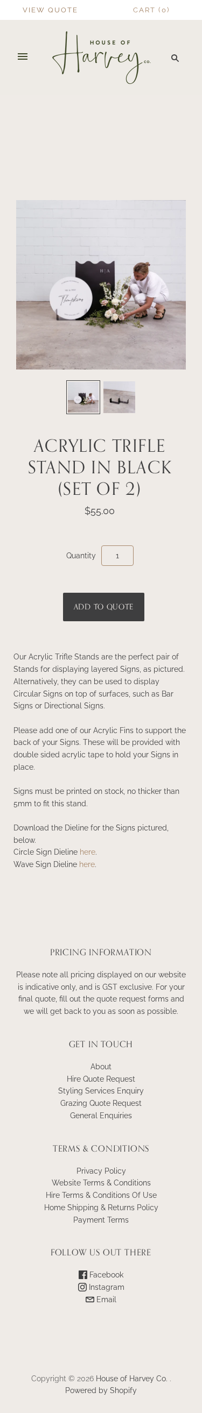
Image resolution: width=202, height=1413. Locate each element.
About (101, 1066)
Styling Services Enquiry (101, 1091)
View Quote (50, 10)
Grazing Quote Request (101, 1103)
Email (105, 1299)
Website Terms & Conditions (101, 1182)
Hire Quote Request (101, 1079)
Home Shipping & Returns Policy (101, 1207)
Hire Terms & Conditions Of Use (101, 1195)
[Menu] (22, 57)
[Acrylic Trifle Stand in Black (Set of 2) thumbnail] (83, 397)
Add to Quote (104, 607)
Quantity (81, 555)
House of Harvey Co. (132, 1378)
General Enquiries (101, 1115)
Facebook (105, 1274)
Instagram (105, 1287)
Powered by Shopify (101, 1390)
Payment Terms (101, 1220)
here (87, 852)
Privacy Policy (101, 1171)
